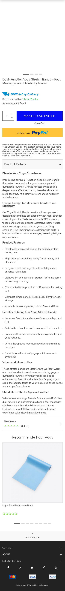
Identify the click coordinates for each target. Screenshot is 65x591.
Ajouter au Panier (39, 116)
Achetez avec (24, 133)
